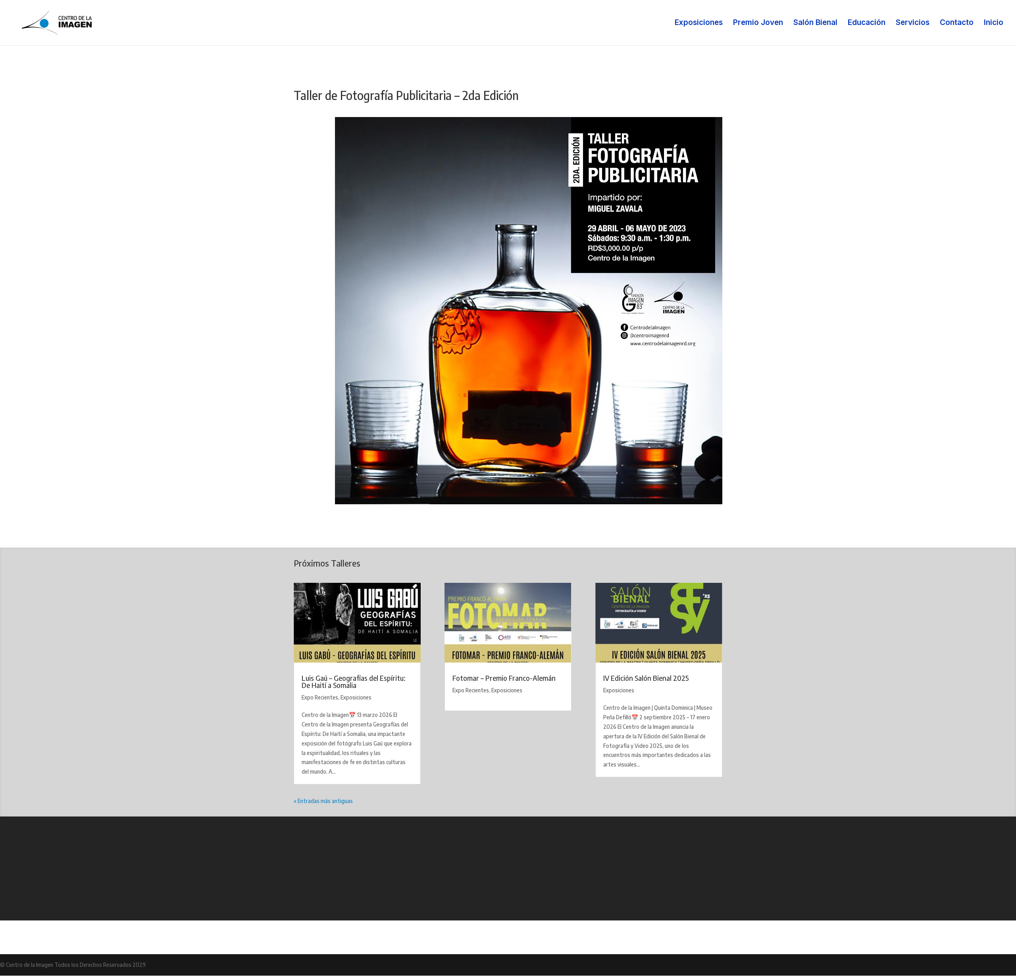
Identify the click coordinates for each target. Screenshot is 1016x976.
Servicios (912, 23)
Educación (866, 23)
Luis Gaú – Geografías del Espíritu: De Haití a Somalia (354, 681)
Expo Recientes (320, 697)
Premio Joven (758, 23)
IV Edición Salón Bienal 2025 (646, 677)
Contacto (957, 23)
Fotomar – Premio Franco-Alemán (504, 677)
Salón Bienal (815, 23)
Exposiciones (699, 23)
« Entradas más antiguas (323, 800)
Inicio (993, 23)
